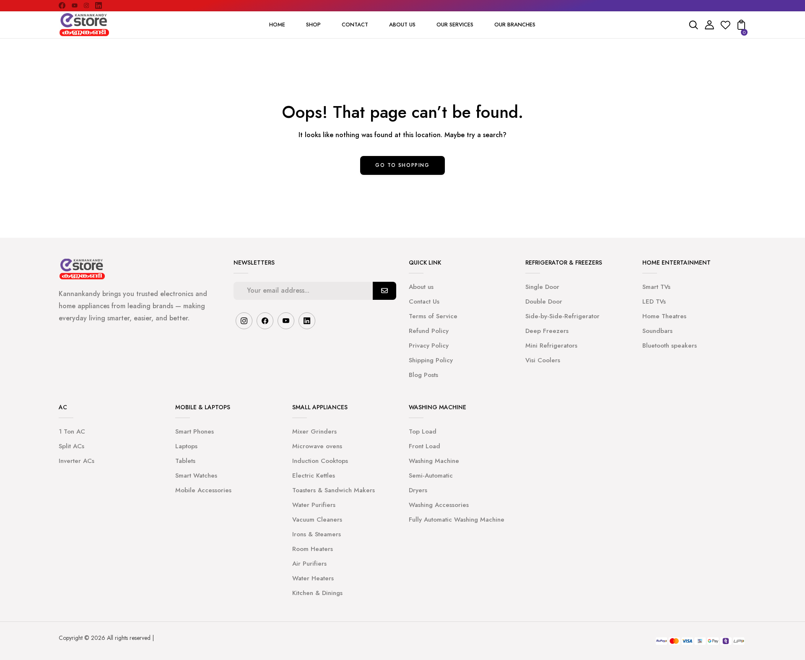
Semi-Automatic (431, 475)
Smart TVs (656, 286)
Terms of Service (433, 316)
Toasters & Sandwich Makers (333, 490)
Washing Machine (434, 460)
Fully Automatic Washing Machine (456, 519)
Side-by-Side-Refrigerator (562, 316)
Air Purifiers (309, 563)
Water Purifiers (313, 504)
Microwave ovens (317, 446)
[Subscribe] (384, 291)
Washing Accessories (439, 504)
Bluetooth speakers (669, 345)
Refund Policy (429, 330)
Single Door (542, 286)
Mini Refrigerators (551, 345)
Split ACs (71, 446)
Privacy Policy (429, 345)
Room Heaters (312, 548)
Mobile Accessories (203, 490)
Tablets (185, 460)
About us (421, 286)
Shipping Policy (431, 360)
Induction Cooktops (320, 460)
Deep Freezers (547, 330)
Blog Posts (423, 374)
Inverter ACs (76, 460)
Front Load (424, 446)
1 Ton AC (72, 431)
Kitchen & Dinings (317, 593)
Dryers (418, 490)
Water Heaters (313, 578)
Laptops (186, 446)
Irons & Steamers (316, 534)
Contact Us (424, 301)
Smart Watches (196, 475)
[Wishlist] (725, 27)
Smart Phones (194, 431)
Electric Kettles (313, 475)
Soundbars (657, 330)
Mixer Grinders (314, 431)
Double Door (543, 301)
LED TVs (654, 301)
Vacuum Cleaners (317, 519)
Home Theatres (664, 316)
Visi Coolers (542, 360)
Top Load (422, 431)
